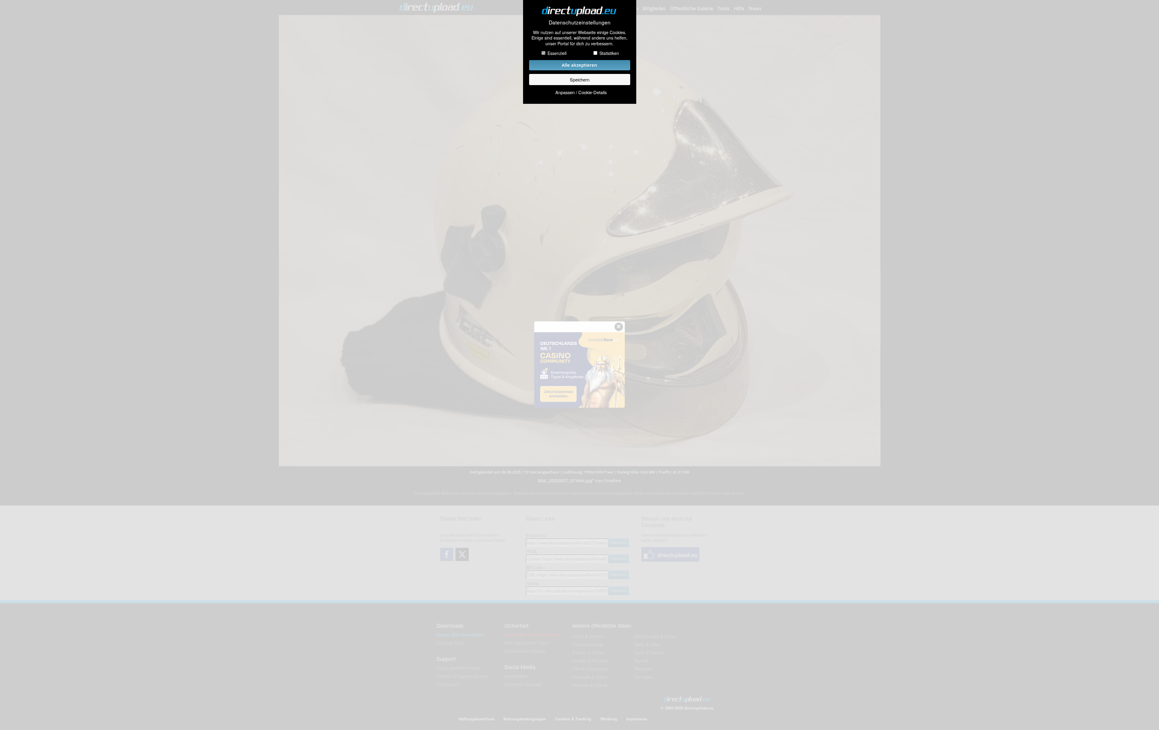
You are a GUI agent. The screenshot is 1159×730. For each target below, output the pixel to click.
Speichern (579, 79)
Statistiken (609, 53)
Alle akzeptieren (579, 65)
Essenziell (557, 53)
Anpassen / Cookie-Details (581, 92)
